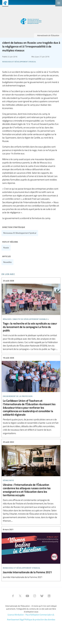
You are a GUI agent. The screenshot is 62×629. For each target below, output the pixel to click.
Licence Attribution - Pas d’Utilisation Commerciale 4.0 (31, 614)
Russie (6, 247)
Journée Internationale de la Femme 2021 (31, 553)
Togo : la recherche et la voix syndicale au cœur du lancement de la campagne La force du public (31, 315)
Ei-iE (4, 3)
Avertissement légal (15, 619)
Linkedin (49, 596)
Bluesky (42, 596)
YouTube (27, 596)
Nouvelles (7, 262)
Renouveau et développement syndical (19, 233)
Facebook (13, 596)
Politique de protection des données (40, 619)
